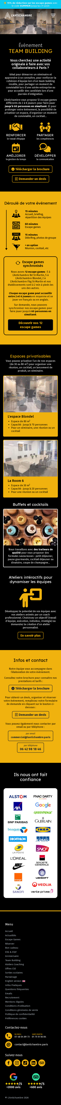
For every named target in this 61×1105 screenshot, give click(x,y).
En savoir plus (30, 635)
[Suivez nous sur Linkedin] (33, 1062)
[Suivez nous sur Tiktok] (25, 1062)
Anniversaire (12, 956)
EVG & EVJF (11, 952)
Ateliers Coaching (14, 964)
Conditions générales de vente (21, 1010)
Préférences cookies (16, 1018)
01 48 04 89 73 (22, 1036)
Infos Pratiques (13, 985)
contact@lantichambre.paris (31, 1044)
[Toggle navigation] (53, 15)
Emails (8, 993)
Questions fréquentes (17, 989)
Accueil (9, 931)
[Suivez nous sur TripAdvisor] (41, 1062)
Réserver (9, 943)
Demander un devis (32, 179)
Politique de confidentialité (20, 1014)
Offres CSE (10, 968)
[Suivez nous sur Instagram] (16, 1062)
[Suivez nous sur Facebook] (8, 1062)
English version (13, 981)
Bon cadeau (11, 947)
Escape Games (12, 939)
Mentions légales (14, 1001)
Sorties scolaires (14, 972)
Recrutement (12, 997)
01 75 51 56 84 (39, 1036)
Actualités (10, 935)
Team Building (12, 960)
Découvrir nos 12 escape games (30, 325)
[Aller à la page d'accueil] (18, 15)
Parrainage (11, 976)
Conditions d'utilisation (17, 1005)
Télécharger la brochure (32, 169)
